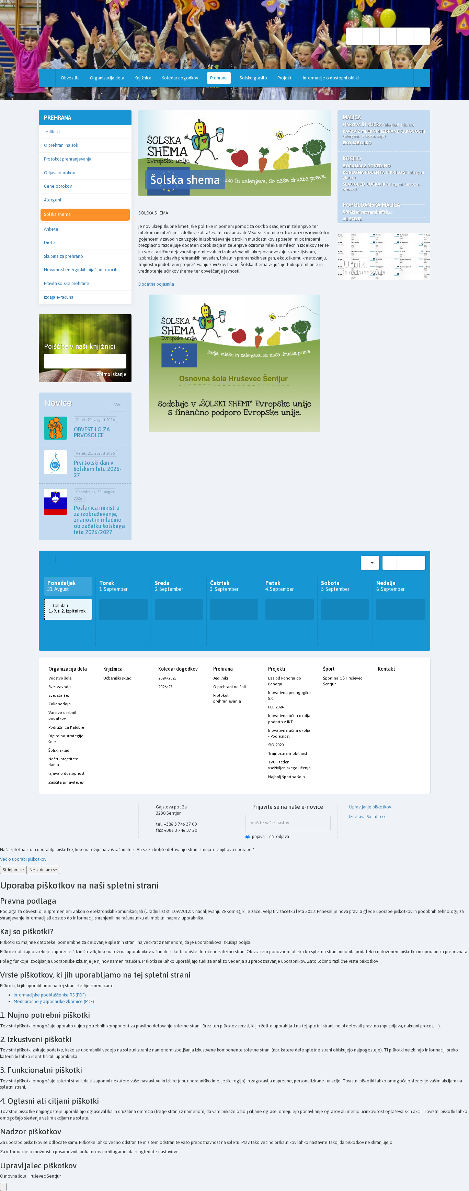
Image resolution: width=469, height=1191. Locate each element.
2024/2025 (167, 678)
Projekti (285, 77)
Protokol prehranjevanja (67, 159)
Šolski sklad (58, 750)
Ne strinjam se (43, 869)
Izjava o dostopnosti (66, 773)
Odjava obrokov (59, 172)
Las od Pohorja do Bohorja (284, 681)
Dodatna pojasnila (156, 284)
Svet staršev (59, 695)
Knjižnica (143, 77)
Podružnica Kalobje (66, 727)
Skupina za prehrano (63, 256)
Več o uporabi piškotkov (23, 859)
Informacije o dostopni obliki (331, 77)
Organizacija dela (107, 77)
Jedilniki (52, 131)
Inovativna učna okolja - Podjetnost (289, 733)
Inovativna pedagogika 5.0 (289, 695)
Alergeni (52, 199)
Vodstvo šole (59, 678)
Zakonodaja (59, 704)
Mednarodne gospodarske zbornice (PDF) (54, 1001)
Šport (329, 669)
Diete (49, 242)
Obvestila (70, 77)
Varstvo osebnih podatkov (63, 715)
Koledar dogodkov (180, 77)
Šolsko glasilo (253, 77)
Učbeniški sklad (117, 678)
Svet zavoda (59, 686)
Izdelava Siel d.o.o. (367, 816)
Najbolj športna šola (286, 776)
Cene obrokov (58, 186)
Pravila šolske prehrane (66, 283)
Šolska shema (57, 214)
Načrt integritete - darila (64, 762)
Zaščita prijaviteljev (66, 782)
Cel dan (70, 608)
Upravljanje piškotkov (369, 806)
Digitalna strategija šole (65, 739)
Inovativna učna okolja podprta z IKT (289, 718)
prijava (258, 836)
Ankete (51, 229)
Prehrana (219, 77)
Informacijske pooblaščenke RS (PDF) (50, 994)
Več (117, 404)
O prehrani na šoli (61, 145)
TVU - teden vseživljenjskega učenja (289, 765)
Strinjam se (13, 869)
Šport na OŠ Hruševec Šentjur (342, 681)
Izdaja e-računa (58, 297)
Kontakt (386, 669)
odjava (282, 836)
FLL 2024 (276, 707)
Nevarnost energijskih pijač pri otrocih (80, 269)
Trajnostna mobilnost (287, 753)
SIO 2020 (276, 744)
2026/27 (165, 686)
